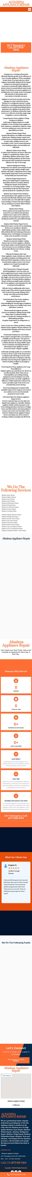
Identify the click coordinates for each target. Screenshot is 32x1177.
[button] (29, 9)
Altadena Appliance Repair (16, 3)
